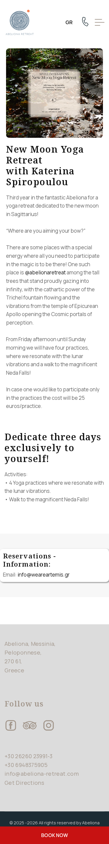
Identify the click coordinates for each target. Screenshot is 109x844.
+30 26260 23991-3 (28, 756)
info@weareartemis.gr (44, 574)
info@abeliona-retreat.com (42, 773)
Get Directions (24, 782)
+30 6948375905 (26, 764)
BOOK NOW (54, 835)
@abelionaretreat (45, 272)
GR (69, 22)
